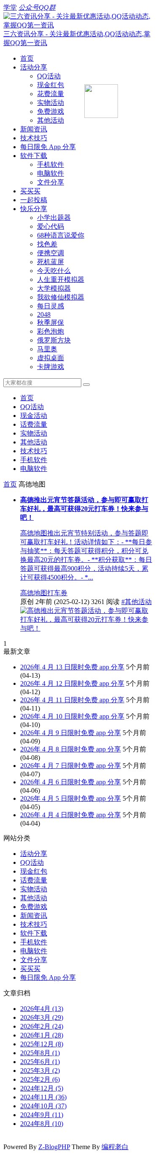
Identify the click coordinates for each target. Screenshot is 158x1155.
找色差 (47, 244)
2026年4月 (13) (41, 1008)
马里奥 (47, 349)
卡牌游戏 (50, 366)
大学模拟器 (54, 288)
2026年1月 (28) (41, 1035)
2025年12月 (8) (41, 1044)
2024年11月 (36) (43, 1097)
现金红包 (50, 84)
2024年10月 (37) (43, 1106)
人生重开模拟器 (60, 279)
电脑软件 (50, 173)
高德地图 (33, 592)
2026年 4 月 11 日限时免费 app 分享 (72, 699)
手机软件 (50, 164)
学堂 (10, 7)
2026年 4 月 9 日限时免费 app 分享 (70, 732)
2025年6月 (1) (40, 1061)
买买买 (30, 191)
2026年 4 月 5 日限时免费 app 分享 (70, 798)
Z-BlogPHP (54, 1146)
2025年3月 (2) (40, 1070)
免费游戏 (50, 111)
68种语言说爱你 (60, 235)
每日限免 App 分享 (48, 146)
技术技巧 (33, 138)
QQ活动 (49, 76)
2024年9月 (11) (41, 1114)
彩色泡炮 (50, 331)
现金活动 (33, 415)
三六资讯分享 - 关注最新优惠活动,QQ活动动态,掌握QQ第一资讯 (76, 38)
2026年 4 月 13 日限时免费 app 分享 (72, 667)
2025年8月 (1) (40, 1052)
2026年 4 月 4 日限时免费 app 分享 (70, 814)
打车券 (57, 592)
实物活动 (50, 102)
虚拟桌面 (50, 357)
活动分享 (33, 67)
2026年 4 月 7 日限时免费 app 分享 (70, 765)
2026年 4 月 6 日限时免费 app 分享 (70, 782)
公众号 (29, 7)
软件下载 (33, 155)
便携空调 (50, 253)
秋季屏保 (50, 322)
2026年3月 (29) (41, 1017)
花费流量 (50, 93)
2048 (44, 314)
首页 (27, 58)
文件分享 (50, 182)
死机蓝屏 (50, 261)
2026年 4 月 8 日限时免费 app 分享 (70, 749)
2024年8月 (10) (41, 1123)
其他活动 (50, 120)
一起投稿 (33, 199)
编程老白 (115, 1146)
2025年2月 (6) (40, 1079)
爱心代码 (50, 226)
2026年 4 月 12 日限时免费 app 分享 (72, 683)
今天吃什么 (54, 270)
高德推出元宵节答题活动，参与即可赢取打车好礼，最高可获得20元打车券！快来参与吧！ (84, 508)
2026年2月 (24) (41, 1026)
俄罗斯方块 (54, 340)
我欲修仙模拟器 (60, 297)
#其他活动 (136, 601)
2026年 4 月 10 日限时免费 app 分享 (72, 716)
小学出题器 (54, 217)
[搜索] (86, 384)
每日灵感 (50, 306)
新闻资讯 (33, 129)
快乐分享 (33, 208)
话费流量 (33, 424)
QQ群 (47, 7)
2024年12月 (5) (41, 1088)
